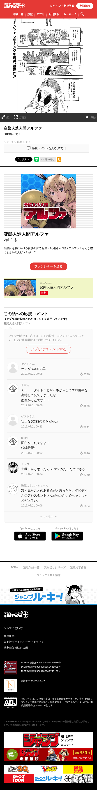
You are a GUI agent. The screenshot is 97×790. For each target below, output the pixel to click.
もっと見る (46, 516)
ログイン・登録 (62, 5)
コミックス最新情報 (48, 575)
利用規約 (9, 636)
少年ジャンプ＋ (14, 5)
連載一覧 (18, 14)
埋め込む (50, 159)
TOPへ (15, 567)
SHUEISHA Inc (13, 721)
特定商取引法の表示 (16, 647)
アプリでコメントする (48, 349)
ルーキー (69, 14)
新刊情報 (53, 14)
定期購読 (84, 5)
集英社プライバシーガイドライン (24, 642)
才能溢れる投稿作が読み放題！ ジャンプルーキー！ (48, 594)
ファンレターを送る (48, 266)
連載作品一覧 (31, 567)
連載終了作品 (78, 567)
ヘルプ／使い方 (13, 628)
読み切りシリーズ (55, 567)
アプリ (41, 14)
